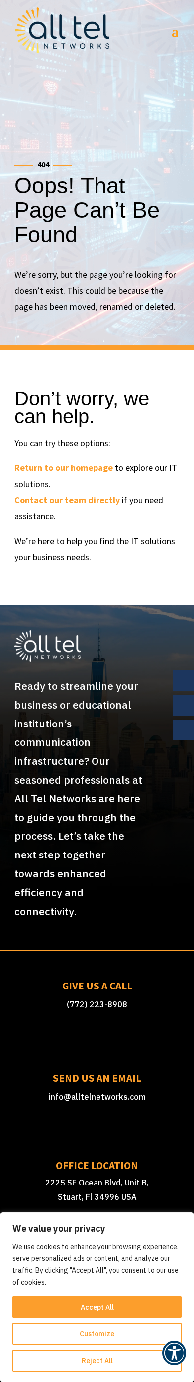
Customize (97, 1333)
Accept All (97, 1307)
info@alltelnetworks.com (97, 1097)
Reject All (97, 1360)
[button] (174, 1358)
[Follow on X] (183, 705)
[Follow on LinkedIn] (183, 730)
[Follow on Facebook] (183, 680)
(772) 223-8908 (97, 1004)
